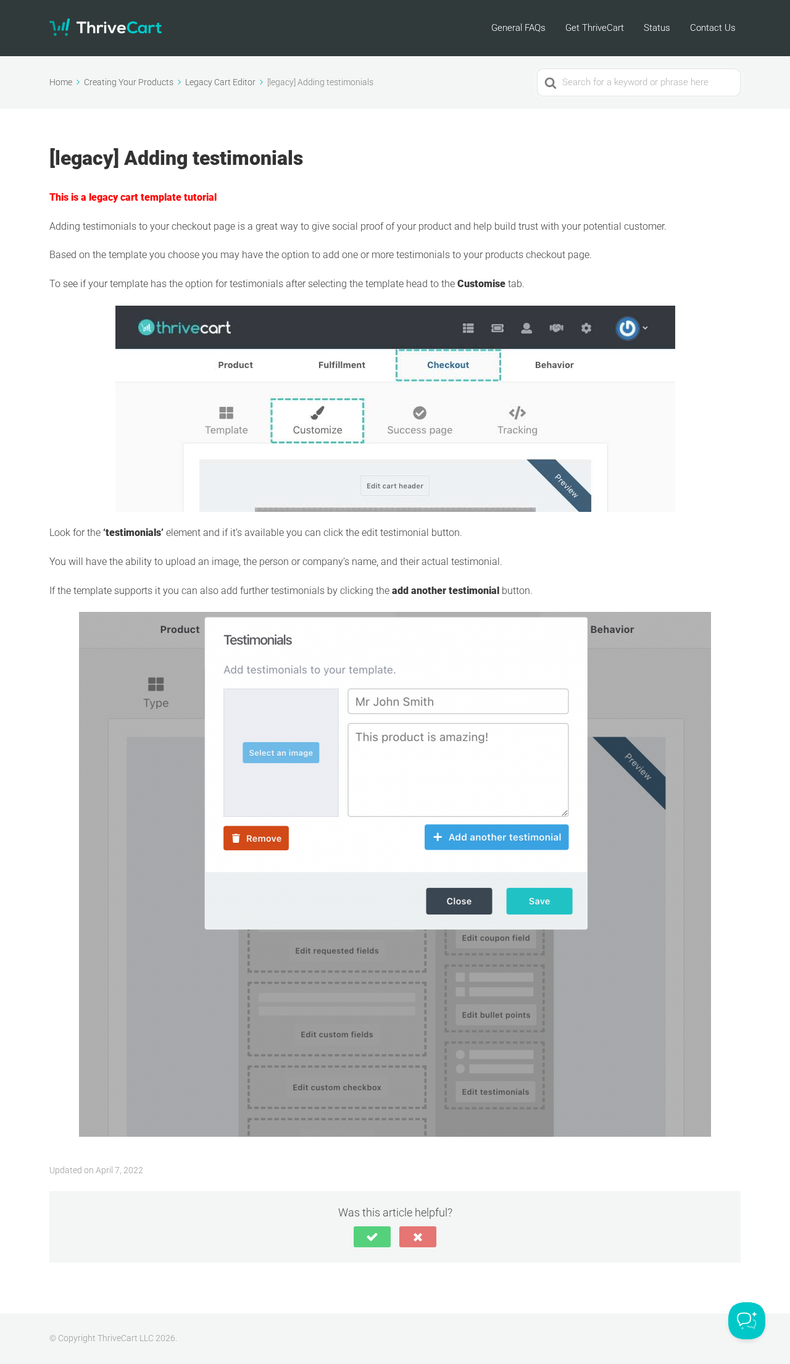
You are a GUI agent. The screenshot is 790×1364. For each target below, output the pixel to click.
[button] (372, 1236)
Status (657, 27)
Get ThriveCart (594, 27)
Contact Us (713, 27)
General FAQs (518, 27)
